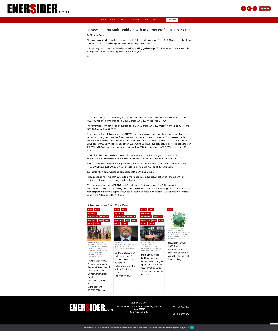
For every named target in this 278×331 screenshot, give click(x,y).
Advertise (123, 20)
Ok (192, 327)
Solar (107, 220)
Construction (92, 213)
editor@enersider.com (182, 310)
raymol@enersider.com (182, 303)
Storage (90, 223)
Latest (170, 210)
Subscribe (172, 20)
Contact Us (158, 20)
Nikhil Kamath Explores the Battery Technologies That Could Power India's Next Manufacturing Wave (152, 247)
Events (146, 20)
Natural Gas (104, 216)
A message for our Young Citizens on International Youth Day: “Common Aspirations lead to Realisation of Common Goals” (179, 234)
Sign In (265, 8)
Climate (97, 210)
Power (101, 220)
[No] (275, 328)
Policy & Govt (92, 220)
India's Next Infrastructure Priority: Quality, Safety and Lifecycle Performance (125, 246)
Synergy (97, 223)
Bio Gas (90, 210)
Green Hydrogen (93, 216)
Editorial (136, 20)
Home (103, 20)
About (113, 20)
